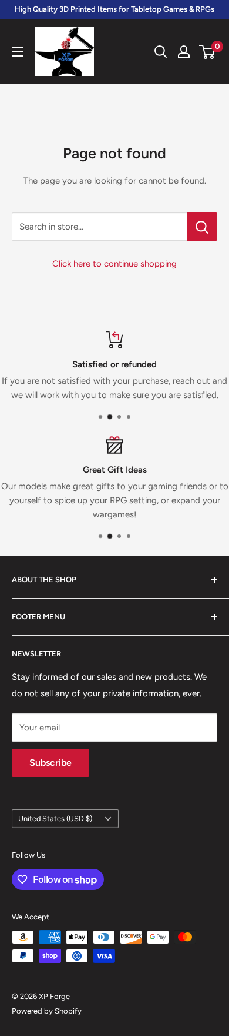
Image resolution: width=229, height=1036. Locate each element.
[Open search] (160, 51)
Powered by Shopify (47, 1011)
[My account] (184, 51)
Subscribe (50, 762)
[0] (207, 52)
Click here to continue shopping (114, 263)
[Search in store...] (202, 226)
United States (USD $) (55, 818)
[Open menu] (17, 52)
